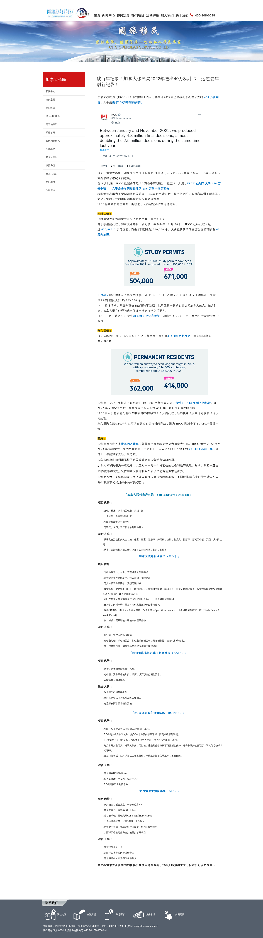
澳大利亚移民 (53, 116)
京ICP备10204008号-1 (95, 930)
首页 (97, 15)
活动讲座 (152, 15)
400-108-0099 (205, 15)
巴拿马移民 (51, 173)
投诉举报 (150, 914)
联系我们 (120, 914)
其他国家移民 (53, 140)
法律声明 (91, 914)
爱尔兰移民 (51, 157)
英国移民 (50, 149)
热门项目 (138, 15)
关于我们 (182, 15)
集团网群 (179, 914)
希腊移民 (50, 132)
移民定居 (123, 15)
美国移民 (50, 107)
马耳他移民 (51, 124)
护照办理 (50, 165)
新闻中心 (108, 15)
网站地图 (61, 914)
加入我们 (167, 15)
